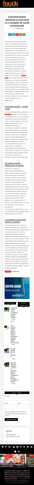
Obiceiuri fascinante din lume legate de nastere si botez (12, 465)
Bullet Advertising (6, 463)
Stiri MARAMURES (22, 474)
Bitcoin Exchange (11, 434)
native (13, 344)
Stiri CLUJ (19, 472)
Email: (19, 403)
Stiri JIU (15, 474)
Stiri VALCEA (7, 478)
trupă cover (8, 114)
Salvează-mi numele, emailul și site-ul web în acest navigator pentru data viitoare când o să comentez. (16, 413)
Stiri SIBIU (18, 476)
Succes (13, 358)
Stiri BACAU (24, 471)
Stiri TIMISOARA (25, 476)
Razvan (29, 463)
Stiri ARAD (12, 471)
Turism (31, 455)
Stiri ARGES (18, 471)
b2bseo (13, 383)
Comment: (7, 396)
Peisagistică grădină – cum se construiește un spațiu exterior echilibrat (14, 312)
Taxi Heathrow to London (13, 436)
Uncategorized (15, 271)
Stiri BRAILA (14, 478)
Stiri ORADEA (11, 476)
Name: (6, 403)
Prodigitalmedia (19, 28)
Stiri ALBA (6, 471)
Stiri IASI (10, 474)
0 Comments (23, 11)
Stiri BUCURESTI (12, 472)
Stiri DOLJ (24, 472)
